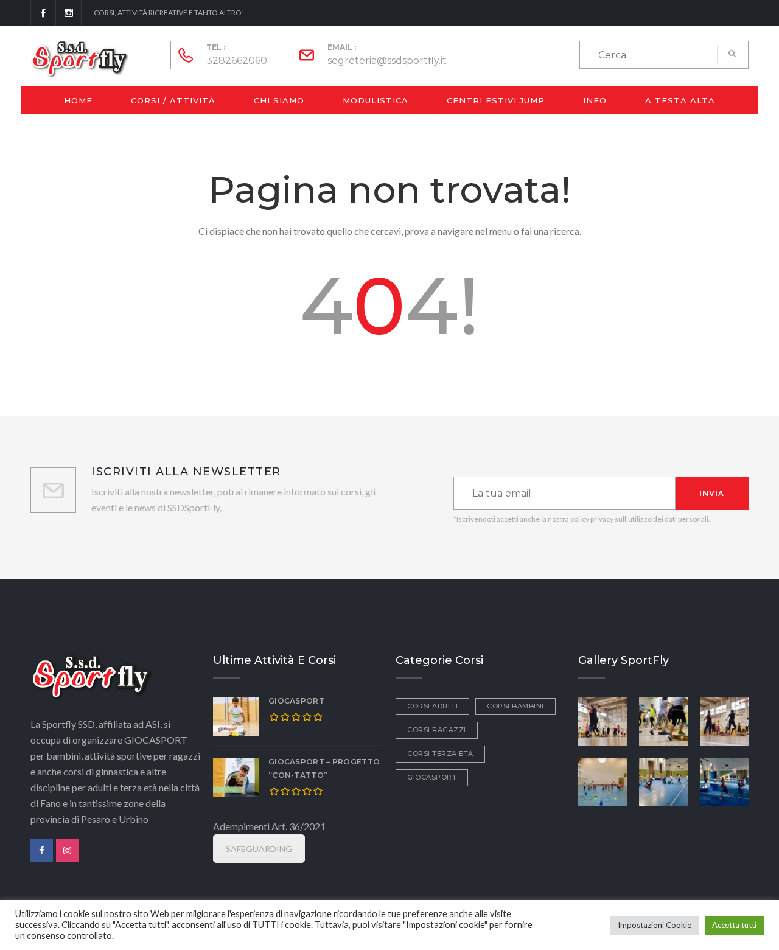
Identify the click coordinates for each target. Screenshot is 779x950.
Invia (711, 493)
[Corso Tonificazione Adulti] (724, 719)
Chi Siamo (279, 100)
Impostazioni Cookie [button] (654, 925)
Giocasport (296, 700)
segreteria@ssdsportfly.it (387, 60)
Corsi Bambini (515, 706)
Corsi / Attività (173, 100)
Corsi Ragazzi (436, 729)
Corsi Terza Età (440, 753)
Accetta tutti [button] (734, 925)
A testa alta (680, 100)
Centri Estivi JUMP (496, 100)
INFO (595, 100)
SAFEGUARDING (259, 848)
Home (78, 100)
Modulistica (375, 100)
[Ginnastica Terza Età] (602, 719)
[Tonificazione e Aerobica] (663, 719)
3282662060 (236, 60)
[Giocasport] (602, 780)
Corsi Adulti (432, 706)
